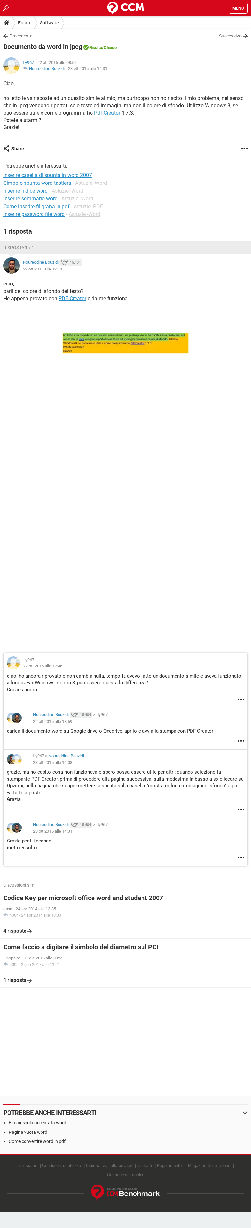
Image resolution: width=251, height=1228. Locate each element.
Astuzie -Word (91, 183)
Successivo (230, 35)
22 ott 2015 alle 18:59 (52, 721)
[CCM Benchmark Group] (125, 1193)
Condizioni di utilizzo (61, 1165)
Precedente (20, 35)
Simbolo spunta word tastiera (37, 183)
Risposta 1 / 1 (18, 247)
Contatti (144, 1165)
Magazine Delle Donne (209, 1165)
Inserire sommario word (30, 199)
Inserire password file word (34, 214)
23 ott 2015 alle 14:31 (87, 68)
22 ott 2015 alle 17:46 (42, 666)
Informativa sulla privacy (109, 1165)
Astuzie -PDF (88, 206)
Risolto (95, 47)
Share (17, 148)
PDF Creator (72, 298)
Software (49, 22)
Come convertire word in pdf (37, 1141)
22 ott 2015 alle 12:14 (42, 269)
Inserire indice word (25, 191)
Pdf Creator (107, 113)
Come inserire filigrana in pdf (36, 206)
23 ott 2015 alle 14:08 (52, 762)
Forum (24, 22)
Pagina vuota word (28, 1132)
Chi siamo (27, 1165)
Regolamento (169, 1165)
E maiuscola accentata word (37, 1122)
